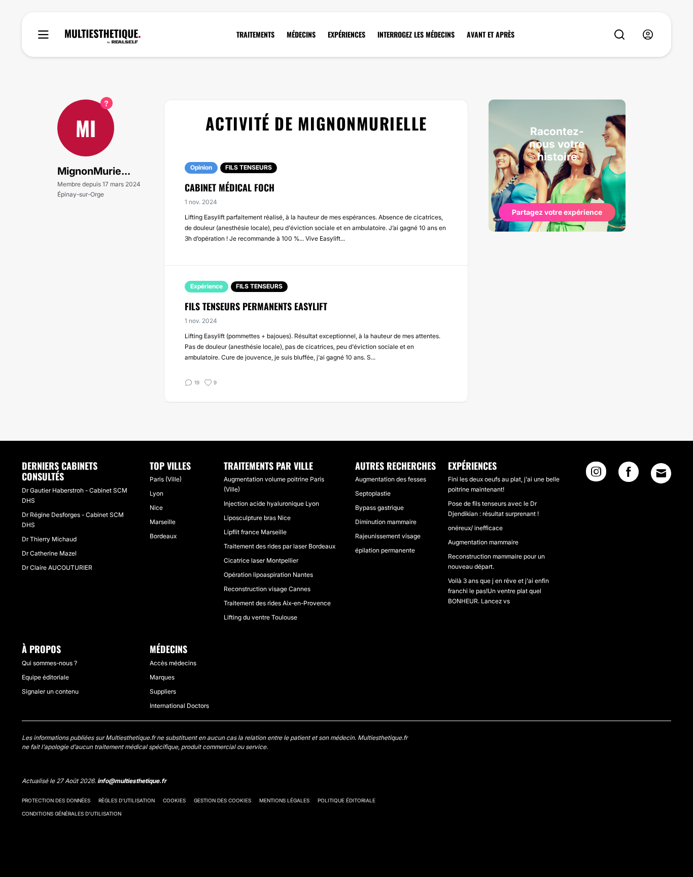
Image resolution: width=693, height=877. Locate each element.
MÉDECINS (301, 34)
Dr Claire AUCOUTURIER (57, 567)
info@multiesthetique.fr (131, 781)
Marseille (163, 522)
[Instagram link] (596, 474)
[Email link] (661, 473)
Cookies (174, 800)
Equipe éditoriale (45, 677)
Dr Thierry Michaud (49, 539)
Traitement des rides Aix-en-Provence (277, 603)
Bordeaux (163, 536)
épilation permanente (385, 550)
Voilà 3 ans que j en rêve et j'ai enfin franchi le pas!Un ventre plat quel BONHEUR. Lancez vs (498, 591)
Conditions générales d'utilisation (71, 813)
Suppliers (163, 691)
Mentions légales (284, 800)
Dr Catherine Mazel (49, 553)
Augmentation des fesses (390, 479)
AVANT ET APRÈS (490, 34)
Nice (156, 507)
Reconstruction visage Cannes (267, 589)
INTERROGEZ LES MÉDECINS (416, 34)
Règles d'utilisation (126, 800)
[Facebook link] (628, 474)
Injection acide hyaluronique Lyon (271, 503)
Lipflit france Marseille (255, 532)
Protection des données (56, 800)
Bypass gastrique (379, 507)
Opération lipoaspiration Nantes (268, 574)
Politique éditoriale (346, 800)
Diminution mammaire (386, 522)
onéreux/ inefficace (475, 528)
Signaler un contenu (50, 691)
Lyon (156, 493)
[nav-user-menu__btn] (648, 35)
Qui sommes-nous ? (49, 663)
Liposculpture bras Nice (257, 518)
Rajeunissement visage (388, 536)
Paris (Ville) (166, 479)
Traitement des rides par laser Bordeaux (279, 546)
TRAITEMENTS (255, 34)
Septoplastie (373, 493)
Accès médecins (173, 663)
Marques (162, 677)
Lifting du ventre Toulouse (260, 617)
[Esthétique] (103, 36)
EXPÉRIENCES (346, 34)
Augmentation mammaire (483, 542)
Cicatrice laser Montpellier (261, 560)
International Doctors (179, 705)
